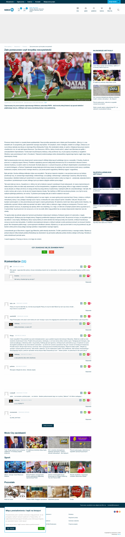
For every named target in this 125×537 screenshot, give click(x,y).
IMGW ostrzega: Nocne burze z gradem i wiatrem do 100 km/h (106, 190)
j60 (11, 266)
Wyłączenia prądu (49, 2)
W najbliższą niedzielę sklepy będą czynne (104, 82)
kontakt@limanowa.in (113, 505)
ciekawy (16, 323)
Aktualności (10, 2)
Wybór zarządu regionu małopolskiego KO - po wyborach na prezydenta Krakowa (105, 108)
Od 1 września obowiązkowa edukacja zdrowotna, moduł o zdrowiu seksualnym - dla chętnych (106, 98)
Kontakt (37, 2)
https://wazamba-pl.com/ (50, 350)
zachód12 (13, 316)
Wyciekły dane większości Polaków (102, 222)
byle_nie (12, 303)
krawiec (16, 275)
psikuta (12, 366)
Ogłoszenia (20, 2)
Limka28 (12, 393)
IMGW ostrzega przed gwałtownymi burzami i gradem (105, 206)
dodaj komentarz (47, 425)
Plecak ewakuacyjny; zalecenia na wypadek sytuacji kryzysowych (105, 103)
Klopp (12, 335)
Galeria (29, 2)
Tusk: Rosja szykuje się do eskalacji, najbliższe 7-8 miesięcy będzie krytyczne (106, 66)
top (45, 102)
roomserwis (13, 412)
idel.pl (119, 534)
